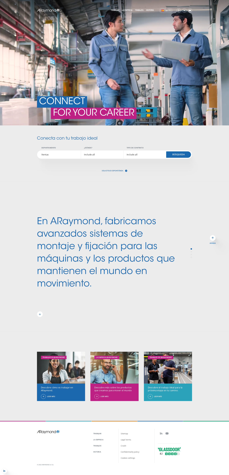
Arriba (213, 243)
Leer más (51, 396)
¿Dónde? (88, 147)
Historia (150, 10)
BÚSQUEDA (178, 154)
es (167, 10)
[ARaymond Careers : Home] (48, 10)
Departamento (48, 147)
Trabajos (139, 10)
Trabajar (115, 10)
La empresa (127, 10)
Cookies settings (128, 458)
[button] (40, 314)
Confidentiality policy (130, 452)
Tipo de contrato (135, 147)
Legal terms (126, 439)
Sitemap (124, 433)
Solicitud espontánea (113, 170)
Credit (123, 446)
